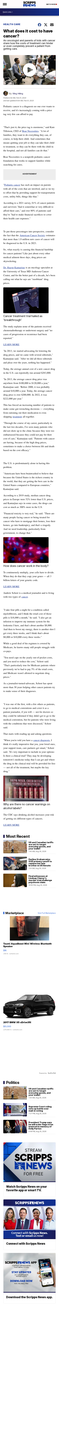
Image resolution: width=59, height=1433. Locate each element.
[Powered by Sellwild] (52, 1073)
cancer (24, 596)
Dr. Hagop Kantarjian (14, 267)
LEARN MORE (11, 344)
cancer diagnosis (41, 740)
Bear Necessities (30, 131)
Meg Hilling (18, 93)
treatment (17, 416)
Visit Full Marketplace (47, 913)
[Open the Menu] (4, 4)
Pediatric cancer (12, 184)
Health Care (11, 24)
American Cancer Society (32, 235)
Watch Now (51, 4)
